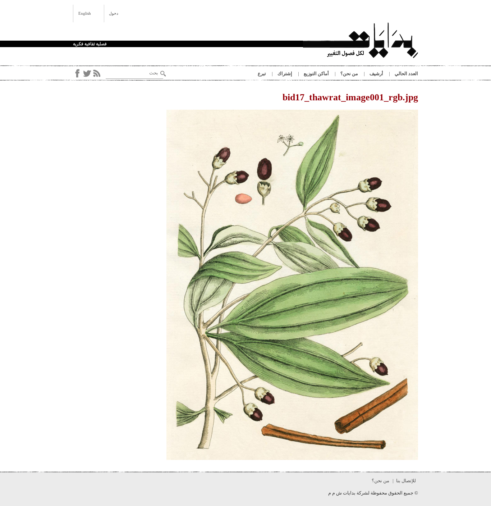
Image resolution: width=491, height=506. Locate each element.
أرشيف (376, 73)
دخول (113, 13)
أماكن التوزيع (316, 73)
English (84, 13)
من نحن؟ (349, 73)
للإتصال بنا (406, 480)
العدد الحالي (406, 73)
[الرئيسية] (360, 41)
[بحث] (163, 73)
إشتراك (284, 73)
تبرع (262, 73)
